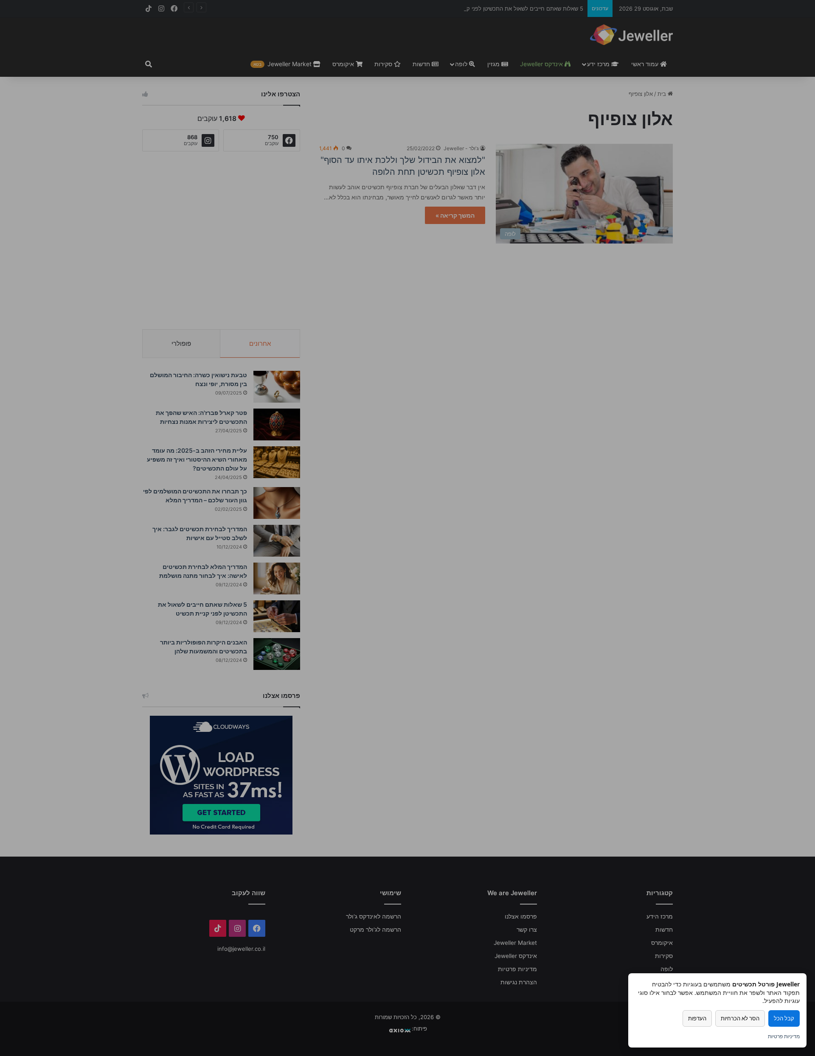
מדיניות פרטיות (784, 1036)
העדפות (697, 1018)
